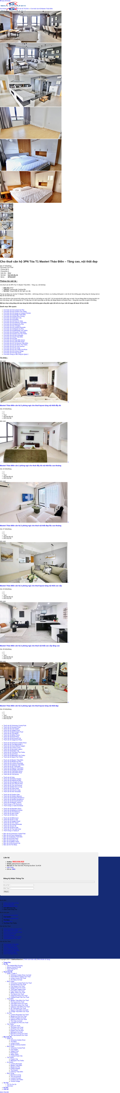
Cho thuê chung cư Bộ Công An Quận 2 (16, 354)
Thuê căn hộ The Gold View (12, 829)
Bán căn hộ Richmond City (12, 843)
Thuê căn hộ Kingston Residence (14, 797)
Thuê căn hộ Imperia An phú (12, 780)
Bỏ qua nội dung (5, 0)
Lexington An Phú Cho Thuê (19, 1022)
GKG (13, 869)
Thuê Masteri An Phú (10, 946)
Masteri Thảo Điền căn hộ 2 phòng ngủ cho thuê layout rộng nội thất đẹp (29, 706)
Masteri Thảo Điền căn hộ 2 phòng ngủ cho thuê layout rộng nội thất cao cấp (31, 586)
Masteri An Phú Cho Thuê (19, 1016)
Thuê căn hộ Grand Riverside (13, 824)
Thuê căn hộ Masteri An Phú (12, 761)
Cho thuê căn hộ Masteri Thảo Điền (42, 8)
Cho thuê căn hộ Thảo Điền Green (14, 340)
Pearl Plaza (14, 1052)
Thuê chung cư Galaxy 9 (11, 830)
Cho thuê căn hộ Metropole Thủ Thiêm (15, 330)
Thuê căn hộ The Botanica (12, 812)
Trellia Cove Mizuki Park (11, 903)
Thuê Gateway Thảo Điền (12, 950)
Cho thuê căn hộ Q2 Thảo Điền (13, 337)
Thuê (9, 8)
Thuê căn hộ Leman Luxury (12, 747)
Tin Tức (6, 1083)
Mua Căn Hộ (8, 1037)
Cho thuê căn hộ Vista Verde (12, 352)
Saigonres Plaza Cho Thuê (19, 995)
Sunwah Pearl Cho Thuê (18, 984)
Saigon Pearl (15, 1051)
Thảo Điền (10, 999)
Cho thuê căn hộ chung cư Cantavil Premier (17, 313)
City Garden (14, 1049)
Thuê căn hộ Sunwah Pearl (12, 727)
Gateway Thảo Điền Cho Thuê (20, 1007)
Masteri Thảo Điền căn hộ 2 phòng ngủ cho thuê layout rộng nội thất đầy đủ (30, 405)
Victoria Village (15, 1081)
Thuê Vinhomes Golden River (13, 932)
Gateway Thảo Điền (17, 1071)
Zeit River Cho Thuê (17, 1029)
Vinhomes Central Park (11, 915)
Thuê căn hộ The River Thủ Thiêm (14, 752)
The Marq (14, 1041)
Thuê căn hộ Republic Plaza (12, 808)
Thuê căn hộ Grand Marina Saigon (14, 746)
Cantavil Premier (16, 1078)
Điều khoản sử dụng (43, 959)
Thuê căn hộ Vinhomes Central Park (15, 725)
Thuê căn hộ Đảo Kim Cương (13, 787)
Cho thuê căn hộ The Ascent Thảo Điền (16, 343)
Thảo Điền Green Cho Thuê (19, 1005)
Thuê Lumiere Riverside (11, 949)
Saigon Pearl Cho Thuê (18, 988)
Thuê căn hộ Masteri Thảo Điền (13, 760)
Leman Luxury (15, 1043)
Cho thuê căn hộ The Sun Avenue (14, 346)
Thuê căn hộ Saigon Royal (12, 821)
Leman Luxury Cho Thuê (18, 978)
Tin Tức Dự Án (11, 1084)
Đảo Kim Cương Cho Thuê (19, 1033)
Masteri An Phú (15, 1067)
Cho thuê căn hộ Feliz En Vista (13, 321)
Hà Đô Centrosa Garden (18, 1045)
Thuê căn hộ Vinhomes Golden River (15, 743)
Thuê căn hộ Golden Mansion (13, 796)
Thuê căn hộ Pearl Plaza (11, 736)
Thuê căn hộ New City (10, 815)
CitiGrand (10, 970)
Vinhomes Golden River (11, 918)
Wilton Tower (15, 1054)
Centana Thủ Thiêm (17, 1079)
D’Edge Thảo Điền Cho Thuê (20, 1011)
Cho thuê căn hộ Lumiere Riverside (15, 327)
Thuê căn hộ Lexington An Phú (13, 782)
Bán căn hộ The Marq (10, 844)
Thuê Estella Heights (10, 952)
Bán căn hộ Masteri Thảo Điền (13, 837)
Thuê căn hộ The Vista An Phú (13, 783)
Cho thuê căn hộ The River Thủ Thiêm (15, 345)
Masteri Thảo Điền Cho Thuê (20, 1000)
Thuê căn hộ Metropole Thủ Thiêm (14, 755)
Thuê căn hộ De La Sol (11, 819)
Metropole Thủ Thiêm (17, 1060)
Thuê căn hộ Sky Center (11, 813)
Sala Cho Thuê (15, 1026)
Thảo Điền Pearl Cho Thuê (19, 1003)
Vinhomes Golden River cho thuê (21, 975)
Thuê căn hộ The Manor (11, 733)
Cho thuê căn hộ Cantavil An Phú (14, 310)
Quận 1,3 (10, 1038)
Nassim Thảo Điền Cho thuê (19, 1010)
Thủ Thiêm (10, 1024)
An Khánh (10, 1062)
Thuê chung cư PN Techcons (13, 804)
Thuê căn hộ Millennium (11, 818)
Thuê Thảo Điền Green (11, 954)
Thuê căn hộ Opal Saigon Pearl (13, 732)
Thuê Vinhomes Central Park (13, 929)
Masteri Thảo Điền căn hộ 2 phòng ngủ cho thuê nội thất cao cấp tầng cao (30, 646)
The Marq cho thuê (16, 980)
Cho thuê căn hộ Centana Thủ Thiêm (15, 311)
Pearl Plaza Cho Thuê (17, 991)
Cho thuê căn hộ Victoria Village (14, 351)
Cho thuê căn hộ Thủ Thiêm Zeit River (15, 349)
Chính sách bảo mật (30, 959)
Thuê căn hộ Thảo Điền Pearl (13, 772)
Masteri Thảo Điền (16, 1065)
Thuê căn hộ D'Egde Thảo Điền (13, 769)
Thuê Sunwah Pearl (10, 933)
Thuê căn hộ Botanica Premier (13, 810)
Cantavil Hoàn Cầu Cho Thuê (20, 997)
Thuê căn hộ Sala (9, 777)
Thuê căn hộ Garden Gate (12, 794)
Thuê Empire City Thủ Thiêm (13, 937)
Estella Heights (15, 1068)
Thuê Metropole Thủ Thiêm (12, 938)
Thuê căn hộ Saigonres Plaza (13, 740)
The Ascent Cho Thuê (17, 1002)
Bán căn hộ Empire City (11, 840)
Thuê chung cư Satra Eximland (13, 805)
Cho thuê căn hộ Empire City (12, 318)
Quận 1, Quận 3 (12, 973)
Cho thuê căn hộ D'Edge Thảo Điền (15, 314)
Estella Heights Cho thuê (18, 1018)
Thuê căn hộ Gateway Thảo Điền (14, 765)
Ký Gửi (6, 1087)
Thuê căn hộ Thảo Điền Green (13, 771)
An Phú (9, 1013)
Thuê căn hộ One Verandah (12, 791)
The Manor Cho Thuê (17, 994)
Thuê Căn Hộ (8, 972)
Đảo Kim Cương (16, 1075)
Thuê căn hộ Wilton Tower (12, 735)
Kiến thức (10, 1086)
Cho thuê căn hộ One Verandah (13, 335)
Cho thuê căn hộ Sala (10, 338)
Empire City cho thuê (17, 1030)
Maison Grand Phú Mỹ (10, 906)
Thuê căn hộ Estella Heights (12, 779)
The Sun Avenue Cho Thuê (19, 1035)
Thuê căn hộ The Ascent (11, 774)
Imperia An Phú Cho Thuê (19, 1019)
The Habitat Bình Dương (14, 965)
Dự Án (6, 964)
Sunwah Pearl (8, 921)
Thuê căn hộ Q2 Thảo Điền (12, 766)
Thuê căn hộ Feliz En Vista (12, 790)
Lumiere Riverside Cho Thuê (20, 1014)
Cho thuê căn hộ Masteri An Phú (14, 329)
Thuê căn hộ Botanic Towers (12, 802)
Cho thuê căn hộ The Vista (12, 348)
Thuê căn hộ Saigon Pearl (12, 730)
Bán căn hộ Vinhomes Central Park (14, 833)
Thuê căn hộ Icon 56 (10, 826)
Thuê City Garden (9, 935)
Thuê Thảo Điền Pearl (10, 947)
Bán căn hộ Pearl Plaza (11, 838)
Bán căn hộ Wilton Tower (11, 841)
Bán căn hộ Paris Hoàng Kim (13, 835)
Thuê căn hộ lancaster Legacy (13, 749)
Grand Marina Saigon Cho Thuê (20, 976)
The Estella (14, 1070)
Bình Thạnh (10, 981)
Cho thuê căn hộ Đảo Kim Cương (14, 316)
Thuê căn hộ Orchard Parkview (13, 801)
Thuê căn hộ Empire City (11, 750)
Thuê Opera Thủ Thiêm (11, 930)
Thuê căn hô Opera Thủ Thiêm (13, 757)
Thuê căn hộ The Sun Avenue (13, 785)
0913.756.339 (4, 1092)
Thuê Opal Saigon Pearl (18, 989)
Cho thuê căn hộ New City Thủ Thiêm (15, 333)
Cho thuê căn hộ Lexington (12, 326)
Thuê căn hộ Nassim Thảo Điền (13, 768)
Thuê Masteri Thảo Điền (11, 944)
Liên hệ (6, 1089)
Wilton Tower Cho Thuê (18, 992)
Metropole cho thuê (16, 1032)
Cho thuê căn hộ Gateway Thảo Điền (15, 322)
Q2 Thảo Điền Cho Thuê (18, 1008)
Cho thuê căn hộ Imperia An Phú (14, 324)
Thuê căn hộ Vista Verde (11, 788)
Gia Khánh (3, 8)
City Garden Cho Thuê (18, 986)
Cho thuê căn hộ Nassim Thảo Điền (15, 332)
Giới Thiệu (10, 867)
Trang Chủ (7, 962)
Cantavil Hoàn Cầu (16, 1056)
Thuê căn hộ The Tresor (11, 822)
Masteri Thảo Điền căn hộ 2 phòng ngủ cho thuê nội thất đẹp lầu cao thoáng (30, 526)
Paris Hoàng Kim (9, 904)
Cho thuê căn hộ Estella (11, 319)
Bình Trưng (10, 1073)
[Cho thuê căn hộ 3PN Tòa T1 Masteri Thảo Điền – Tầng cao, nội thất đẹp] (30, 42)
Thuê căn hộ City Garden (11, 728)
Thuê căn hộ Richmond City (12, 738)
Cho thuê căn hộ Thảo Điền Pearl (14, 341)
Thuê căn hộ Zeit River (11, 754)
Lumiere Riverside (16, 1064)
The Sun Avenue (16, 1076)
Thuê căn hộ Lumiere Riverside (13, 763)
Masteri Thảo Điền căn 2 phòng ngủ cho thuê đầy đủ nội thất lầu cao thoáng (30, 465)
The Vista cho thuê (16, 1021)
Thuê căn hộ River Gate (11, 827)
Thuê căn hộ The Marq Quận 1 (13, 744)
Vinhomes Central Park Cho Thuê (21, 983)
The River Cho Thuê (17, 1027)
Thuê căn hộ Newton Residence (14, 799)
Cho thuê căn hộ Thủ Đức (21, 8)
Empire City (14, 1059)
